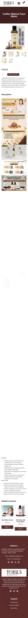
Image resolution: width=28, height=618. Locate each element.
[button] (19, 3)
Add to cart (13, 74)
